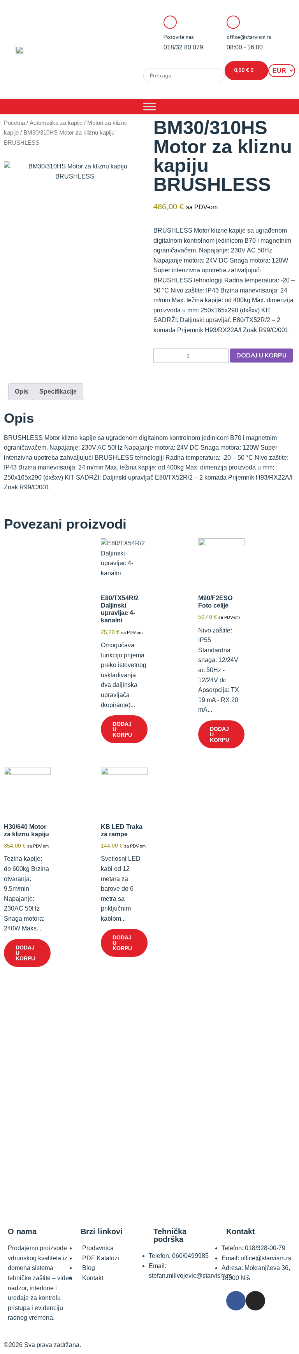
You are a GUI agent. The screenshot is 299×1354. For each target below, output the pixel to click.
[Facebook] (236, 1300)
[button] (184, 63)
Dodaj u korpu (261, 355)
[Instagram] (255, 1300)
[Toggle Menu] (149, 106)
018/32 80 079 (183, 47)
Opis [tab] (21, 391)
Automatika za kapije (56, 123)
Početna (14, 123)
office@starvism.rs (249, 37)
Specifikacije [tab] (58, 391)
